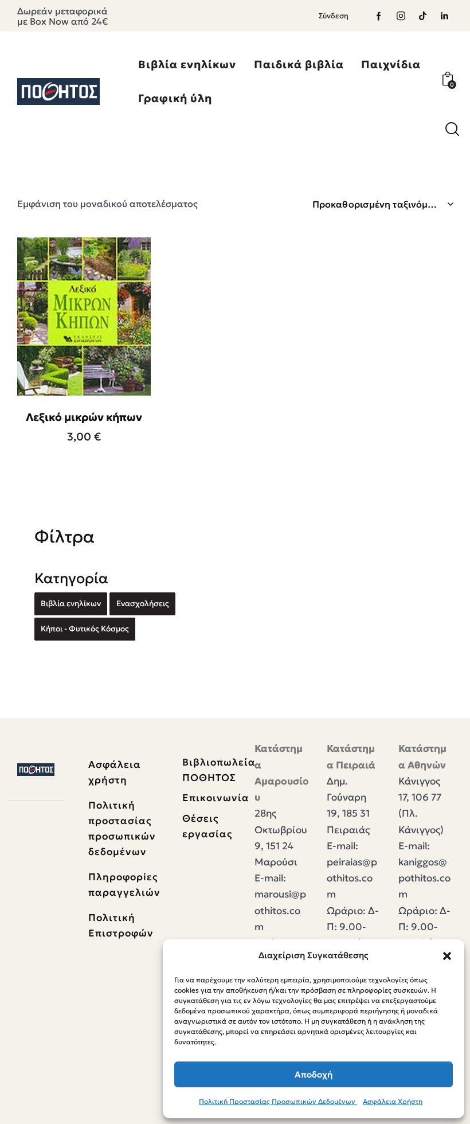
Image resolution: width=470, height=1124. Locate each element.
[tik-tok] (422, 16)
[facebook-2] (378, 16)
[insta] (400, 16)
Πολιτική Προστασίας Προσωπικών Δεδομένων (278, 1101)
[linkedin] (444, 16)
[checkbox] (70, 603)
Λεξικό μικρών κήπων (84, 417)
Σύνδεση (333, 16)
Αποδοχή (313, 1074)
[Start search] (452, 129)
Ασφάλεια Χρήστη (392, 1101)
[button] (447, 956)
